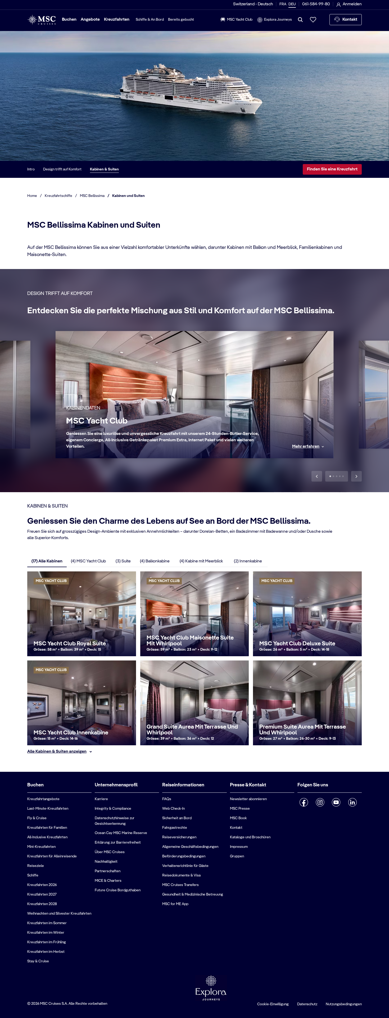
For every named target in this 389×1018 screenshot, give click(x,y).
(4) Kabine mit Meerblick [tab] (201, 561)
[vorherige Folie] (316, 476)
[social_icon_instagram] (320, 802)
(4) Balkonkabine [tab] (155, 561)
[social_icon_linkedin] (352, 802)
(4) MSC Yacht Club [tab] (88, 561)
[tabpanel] (194, 663)
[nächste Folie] (356, 476)
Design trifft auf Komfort (62, 169)
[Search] (300, 19)
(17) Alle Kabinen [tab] (46, 561)
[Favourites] (313, 19)
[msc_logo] (41, 20)
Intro (31, 169)
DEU (292, 4)
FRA (282, 4)
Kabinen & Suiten (104, 169)
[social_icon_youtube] (336, 802)
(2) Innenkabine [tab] (248, 561)
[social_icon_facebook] (303, 802)
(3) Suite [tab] (123, 561)
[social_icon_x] (299, 816)
